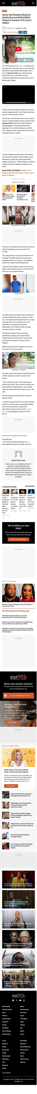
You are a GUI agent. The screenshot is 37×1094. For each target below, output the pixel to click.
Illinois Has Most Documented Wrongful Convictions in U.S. (22, 197)
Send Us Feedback (18, 539)
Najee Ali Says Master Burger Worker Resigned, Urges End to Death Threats (21, 815)
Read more (12, 786)
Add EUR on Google (11, 32)
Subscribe (12, 722)
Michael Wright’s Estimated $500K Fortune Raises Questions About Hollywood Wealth (16, 904)
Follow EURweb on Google (20, 695)
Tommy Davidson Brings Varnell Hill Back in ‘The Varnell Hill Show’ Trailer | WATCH (18, 885)
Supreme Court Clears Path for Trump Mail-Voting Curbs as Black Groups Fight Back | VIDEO (17, 622)
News (4, 11)
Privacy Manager (6, 1072)
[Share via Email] (25, 32)
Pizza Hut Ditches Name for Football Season (20, 836)
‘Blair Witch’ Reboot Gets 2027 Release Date (15, 611)
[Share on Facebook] (19, 32)
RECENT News (18, 182)
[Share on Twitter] (22, 32)
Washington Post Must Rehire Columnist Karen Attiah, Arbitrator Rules (21, 805)
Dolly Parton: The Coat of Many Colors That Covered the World (8, 197)
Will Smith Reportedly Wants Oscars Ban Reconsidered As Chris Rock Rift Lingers (14, 616)
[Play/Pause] (3, 102)
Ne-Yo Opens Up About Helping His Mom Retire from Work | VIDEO (21, 846)
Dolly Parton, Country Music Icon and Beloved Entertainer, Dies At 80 (22, 825)
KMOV (19, 66)
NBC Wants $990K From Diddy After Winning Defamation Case (16, 964)
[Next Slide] (33, 194)
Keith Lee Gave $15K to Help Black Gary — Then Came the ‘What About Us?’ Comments (18, 983)
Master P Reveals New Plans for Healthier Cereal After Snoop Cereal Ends (18, 944)
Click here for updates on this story (14, 435)
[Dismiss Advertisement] (4, 87)
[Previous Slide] (3, 194)
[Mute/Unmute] (33, 102)
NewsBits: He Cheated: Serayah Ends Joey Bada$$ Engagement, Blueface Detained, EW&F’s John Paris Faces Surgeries (18, 630)
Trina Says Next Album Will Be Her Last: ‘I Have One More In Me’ (18, 924)
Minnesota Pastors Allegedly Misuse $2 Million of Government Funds (17, 605)
